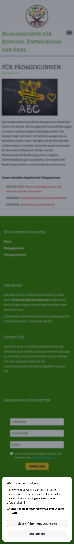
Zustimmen (37, 533)
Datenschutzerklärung (19, 498)
